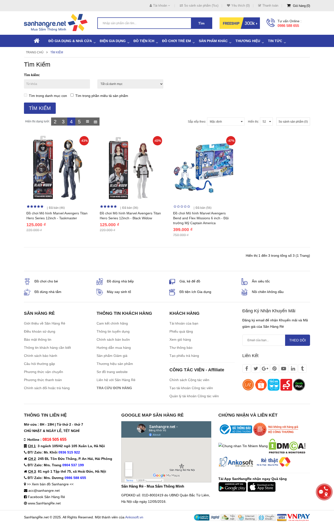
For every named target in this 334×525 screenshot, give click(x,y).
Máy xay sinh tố (119, 292)
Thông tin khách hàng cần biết (47, 348)
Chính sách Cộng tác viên (189, 380)
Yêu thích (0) (240, 5)
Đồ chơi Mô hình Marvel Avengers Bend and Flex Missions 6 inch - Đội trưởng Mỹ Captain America (201, 218)
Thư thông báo (180, 348)
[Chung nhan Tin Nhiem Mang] (243, 446)
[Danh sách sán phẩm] (87, 121)
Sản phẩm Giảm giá (112, 356)
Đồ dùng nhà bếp (120, 281)
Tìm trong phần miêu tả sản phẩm (101, 96)
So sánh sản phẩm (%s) (201, 5)
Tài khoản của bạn (183, 323)
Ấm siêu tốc (261, 281)
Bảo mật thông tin (37, 339)
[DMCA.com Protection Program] (287, 446)
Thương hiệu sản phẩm (115, 364)
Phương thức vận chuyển (43, 372)
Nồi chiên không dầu (268, 292)
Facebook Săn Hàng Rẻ (46, 497)
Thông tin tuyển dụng (113, 331)
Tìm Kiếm (56, 52)
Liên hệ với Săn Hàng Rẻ (116, 380)
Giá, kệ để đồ (189, 281)
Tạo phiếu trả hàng (184, 356)
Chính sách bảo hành (40, 356)
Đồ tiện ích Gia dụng (195, 292)
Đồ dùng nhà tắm (47, 292)
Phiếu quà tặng (181, 331)
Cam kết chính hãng (112, 323)
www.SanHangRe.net (44, 503)
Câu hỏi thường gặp (39, 364)
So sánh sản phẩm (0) (293, 121)
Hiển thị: (253, 121)
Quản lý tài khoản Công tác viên (194, 396)
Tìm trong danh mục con (48, 96)
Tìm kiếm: (32, 75)
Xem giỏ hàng (180, 339)
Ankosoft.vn (134, 517)
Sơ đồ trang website (112, 372)
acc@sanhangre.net (44, 490)
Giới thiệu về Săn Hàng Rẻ (44, 323)
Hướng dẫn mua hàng (114, 348)
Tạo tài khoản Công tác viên (191, 388)
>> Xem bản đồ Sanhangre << (50, 484)
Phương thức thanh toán (43, 380)
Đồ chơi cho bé (46, 281)
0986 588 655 (288, 25)
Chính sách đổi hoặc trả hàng (47, 388)
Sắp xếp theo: (197, 121)
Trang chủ (35, 52)
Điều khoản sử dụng (39, 331)
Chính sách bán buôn (113, 339)
